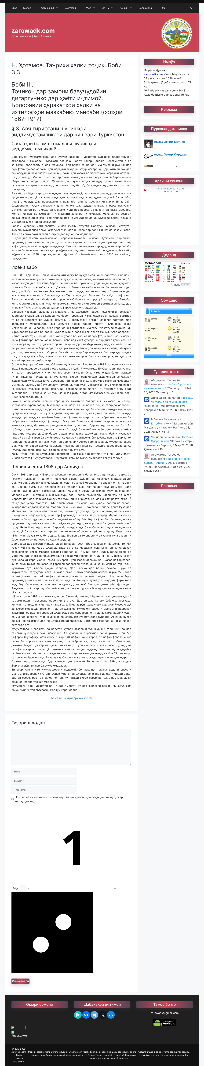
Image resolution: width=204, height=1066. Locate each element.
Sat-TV (105, 7)
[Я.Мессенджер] (78, 1015)
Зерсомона (145, 7)
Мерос (27, 7)
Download (70, 7)
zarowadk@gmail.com (164, 1013)
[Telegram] (94, 1015)
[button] (191, 8)
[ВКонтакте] (86, 1015)
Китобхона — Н (161, 423)
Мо (164, 7)
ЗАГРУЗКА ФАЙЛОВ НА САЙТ (170, 189)
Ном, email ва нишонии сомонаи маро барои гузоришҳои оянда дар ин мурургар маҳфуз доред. (69, 799)
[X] (102, 1015)
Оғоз (14, 7)
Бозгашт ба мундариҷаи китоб (71, 698)
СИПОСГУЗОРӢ (170, 191)
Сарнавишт (47, 7)
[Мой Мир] (111, 1015)
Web (88, 7)
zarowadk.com (33, 30)
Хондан (124, 7)
